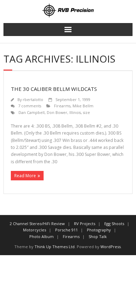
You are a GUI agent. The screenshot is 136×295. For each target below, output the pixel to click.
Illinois (75, 112)
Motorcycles (34, 229)
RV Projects (84, 223)
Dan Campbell (31, 112)
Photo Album (41, 236)
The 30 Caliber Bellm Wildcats (54, 88)
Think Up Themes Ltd (55, 246)
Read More (25, 176)
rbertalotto (33, 99)
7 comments (29, 105)
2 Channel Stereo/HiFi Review (37, 223)
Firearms (62, 105)
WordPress (110, 246)
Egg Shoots (114, 223)
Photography (99, 229)
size (86, 112)
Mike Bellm (83, 105)
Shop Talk (98, 236)
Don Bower (57, 112)
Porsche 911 (66, 229)
